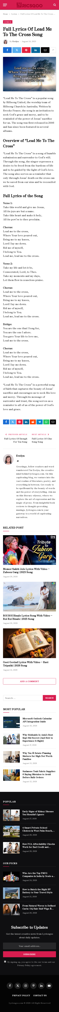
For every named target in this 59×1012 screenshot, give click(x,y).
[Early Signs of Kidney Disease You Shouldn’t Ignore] (11, 815)
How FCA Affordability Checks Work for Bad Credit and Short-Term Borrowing (38, 846)
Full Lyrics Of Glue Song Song (42, 440)
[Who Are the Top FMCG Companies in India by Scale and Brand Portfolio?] (11, 877)
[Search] (54, 5)
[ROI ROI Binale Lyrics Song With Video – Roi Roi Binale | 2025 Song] (29, 596)
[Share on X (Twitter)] (16, 50)
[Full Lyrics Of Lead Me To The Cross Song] (29, 74)
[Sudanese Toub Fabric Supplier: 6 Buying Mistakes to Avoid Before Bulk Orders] (11, 775)
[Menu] (5, 5)
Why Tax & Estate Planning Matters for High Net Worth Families (37, 755)
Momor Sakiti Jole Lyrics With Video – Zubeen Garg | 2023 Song (26, 570)
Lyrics (14, 14)
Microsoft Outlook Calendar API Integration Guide (37, 720)
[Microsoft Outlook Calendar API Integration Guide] (11, 722)
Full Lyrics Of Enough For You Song (15, 440)
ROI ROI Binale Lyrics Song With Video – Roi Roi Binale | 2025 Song (27, 617)
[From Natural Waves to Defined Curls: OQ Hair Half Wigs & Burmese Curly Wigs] (11, 909)
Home (5, 14)
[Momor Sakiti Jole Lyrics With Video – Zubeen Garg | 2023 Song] (29, 550)
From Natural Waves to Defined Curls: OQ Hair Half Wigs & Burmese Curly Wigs (39, 908)
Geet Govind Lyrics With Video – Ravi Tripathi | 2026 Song (25, 663)
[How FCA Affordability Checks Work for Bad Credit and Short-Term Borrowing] (11, 848)
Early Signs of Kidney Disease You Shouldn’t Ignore (38, 813)
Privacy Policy (24, 965)
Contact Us (40, 995)
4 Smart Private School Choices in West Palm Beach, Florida (37, 830)
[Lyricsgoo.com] (29, 5)
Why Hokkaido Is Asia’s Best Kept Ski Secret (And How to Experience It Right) (38, 737)
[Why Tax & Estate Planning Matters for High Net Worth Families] (11, 757)
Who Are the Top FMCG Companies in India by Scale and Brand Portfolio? (38, 876)
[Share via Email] (45, 50)
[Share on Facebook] (7, 50)
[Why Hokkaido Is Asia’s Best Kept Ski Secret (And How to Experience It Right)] (11, 738)
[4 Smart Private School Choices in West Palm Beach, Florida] (11, 831)
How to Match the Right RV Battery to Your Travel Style (37, 891)
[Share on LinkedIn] (35, 50)
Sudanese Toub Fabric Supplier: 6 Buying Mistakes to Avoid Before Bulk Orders (39, 774)
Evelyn (15, 41)
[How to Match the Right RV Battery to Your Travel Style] (11, 893)
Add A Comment (29, 681)
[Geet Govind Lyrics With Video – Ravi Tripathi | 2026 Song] (29, 643)
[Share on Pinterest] (26, 50)
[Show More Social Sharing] (53, 50)
